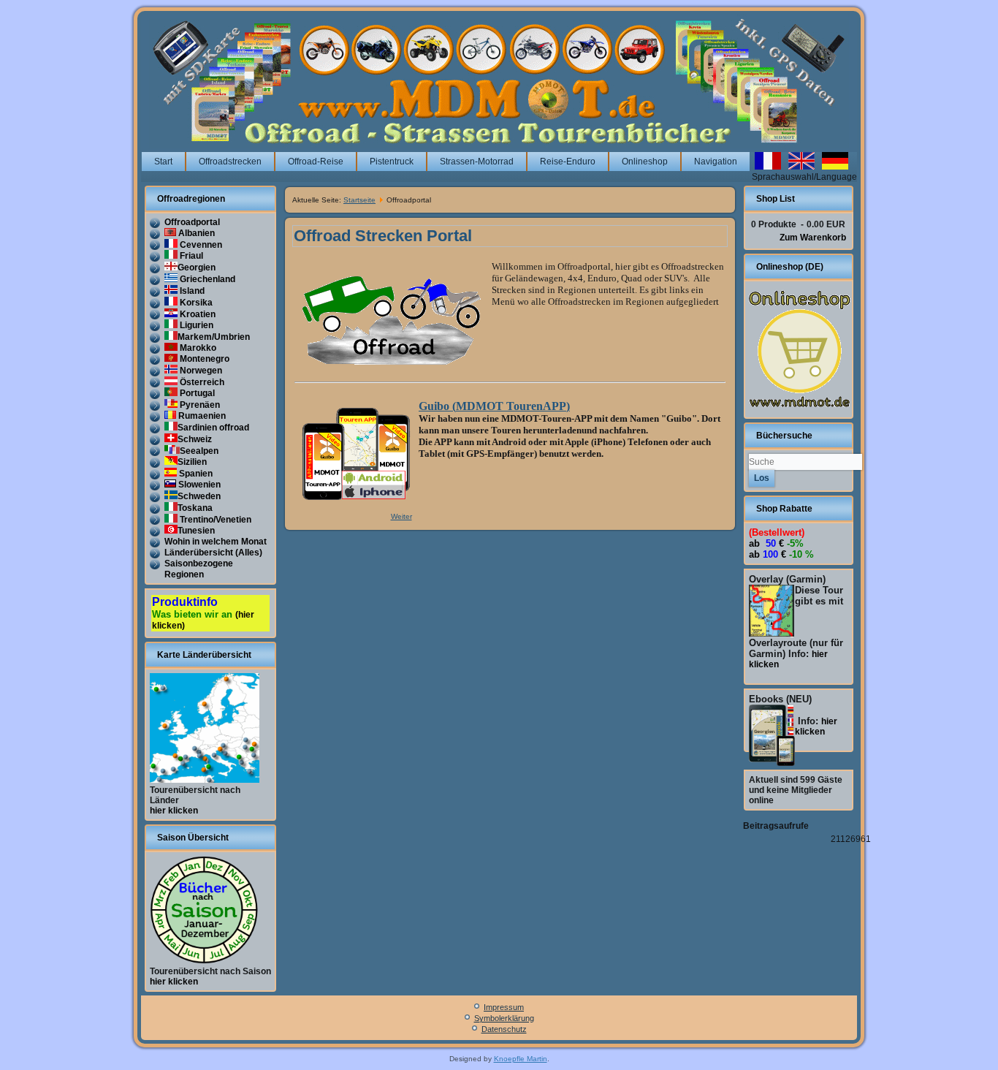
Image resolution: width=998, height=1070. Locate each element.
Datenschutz (504, 1029)
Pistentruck (392, 161)
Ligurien (195, 325)
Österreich (201, 382)
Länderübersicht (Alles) (213, 552)
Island (191, 291)
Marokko (197, 348)
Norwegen (200, 370)
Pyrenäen (199, 405)
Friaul (190, 256)
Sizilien (192, 462)
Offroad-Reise (315, 161)
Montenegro (203, 359)
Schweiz (195, 439)
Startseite (359, 200)
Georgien (197, 267)
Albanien (195, 233)
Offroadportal (192, 222)
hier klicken (174, 810)
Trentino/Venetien (214, 520)
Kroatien (197, 314)
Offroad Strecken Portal (383, 236)
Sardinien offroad (213, 427)
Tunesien (196, 530)
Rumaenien (201, 416)
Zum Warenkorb (813, 237)
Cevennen (200, 245)
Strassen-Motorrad (477, 161)
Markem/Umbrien (214, 337)
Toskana (195, 508)
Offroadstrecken (230, 161)
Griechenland (206, 279)
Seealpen (199, 451)
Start (163, 161)
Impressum (504, 1007)
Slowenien (198, 484)
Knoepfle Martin (520, 1059)
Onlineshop (645, 161)
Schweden (199, 496)
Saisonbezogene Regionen (198, 569)
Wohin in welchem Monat (215, 541)
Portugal (196, 393)
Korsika (195, 302)
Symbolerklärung (504, 1018)
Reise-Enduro (567, 161)
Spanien (195, 473)
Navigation (715, 161)
